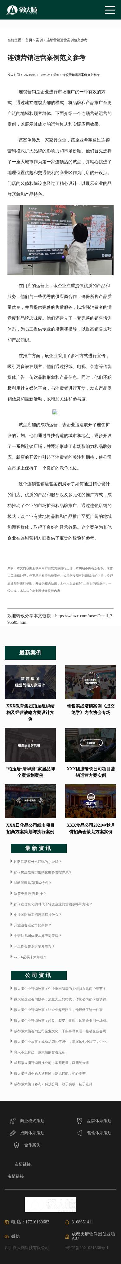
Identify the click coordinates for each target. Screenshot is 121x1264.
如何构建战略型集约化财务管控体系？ (43, 872)
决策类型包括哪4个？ (30, 893)
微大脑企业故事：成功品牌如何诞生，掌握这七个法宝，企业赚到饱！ (65, 1041)
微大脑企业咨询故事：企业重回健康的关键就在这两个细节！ (60, 989)
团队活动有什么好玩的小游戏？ (38, 862)
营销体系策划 (98, 1133)
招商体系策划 (31, 1133)
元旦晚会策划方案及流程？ (34, 946)
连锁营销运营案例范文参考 (81, 75)
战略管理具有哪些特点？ (33, 883)
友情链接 (16, 1176)
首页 (28, 40)
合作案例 (31, 1145)
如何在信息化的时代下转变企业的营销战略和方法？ (53, 904)
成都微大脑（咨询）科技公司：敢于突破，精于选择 (53, 1084)
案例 (39, 40)
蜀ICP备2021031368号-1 (87, 1247)
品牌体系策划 (98, 1120)
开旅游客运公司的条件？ (33, 925)
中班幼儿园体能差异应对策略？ (38, 936)
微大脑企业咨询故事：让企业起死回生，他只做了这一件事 (58, 1010)
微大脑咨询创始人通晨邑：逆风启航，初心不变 (50, 1073)
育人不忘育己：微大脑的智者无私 (39, 1052)
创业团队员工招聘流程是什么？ (38, 914)
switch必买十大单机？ (30, 957)
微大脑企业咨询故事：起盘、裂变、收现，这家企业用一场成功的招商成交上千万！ (65, 1020)
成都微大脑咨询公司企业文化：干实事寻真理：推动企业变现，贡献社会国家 (65, 1031)
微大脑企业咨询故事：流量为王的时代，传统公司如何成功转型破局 (65, 999)
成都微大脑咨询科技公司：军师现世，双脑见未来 (51, 1063)
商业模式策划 (31, 1120)
